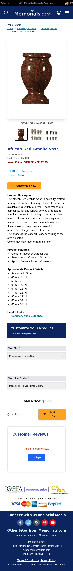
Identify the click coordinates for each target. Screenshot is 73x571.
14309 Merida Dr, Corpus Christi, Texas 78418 (36, 545)
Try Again (36, 457)
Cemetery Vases (49, 28)
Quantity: (13, 414)
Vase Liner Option (18, 378)
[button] (21, 134)
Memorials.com (36, 541)
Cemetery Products (26, 28)
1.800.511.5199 (42, 554)
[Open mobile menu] (67, 12)
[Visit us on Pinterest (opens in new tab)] (44, 522)
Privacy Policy (48, 560)
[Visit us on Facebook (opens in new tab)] (20, 522)
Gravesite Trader (48, 535)
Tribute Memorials (25, 535)
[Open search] (6, 12)
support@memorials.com (36, 550)
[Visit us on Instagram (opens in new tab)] (36, 522)
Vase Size (14, 348)
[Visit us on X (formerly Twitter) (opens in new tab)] (28, 522)
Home (10, 28)
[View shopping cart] (58, 12)
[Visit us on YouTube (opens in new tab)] (52, 522)
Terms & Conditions (28, 560)
